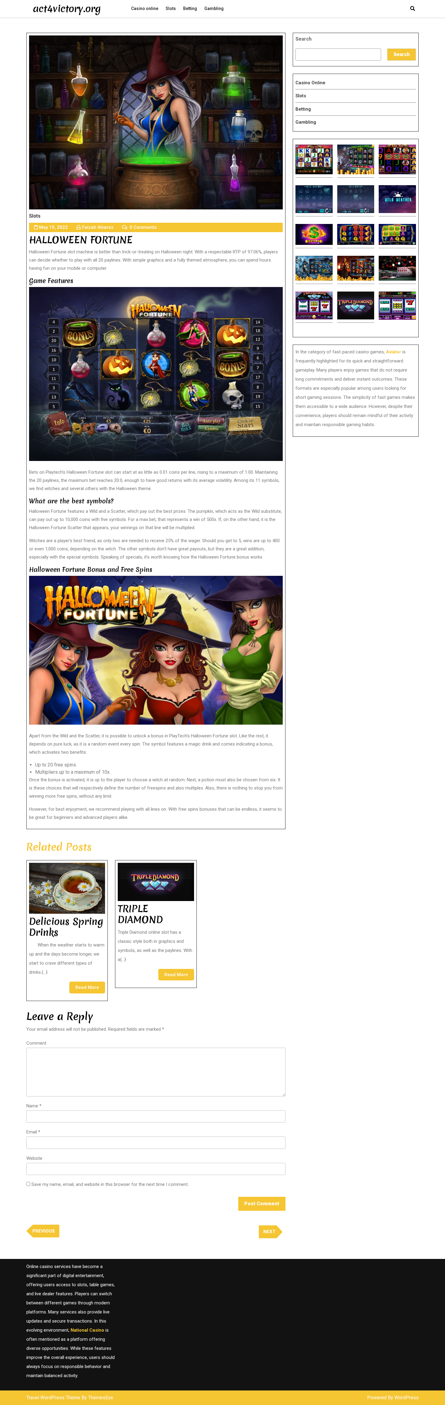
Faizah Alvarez (98, 227)
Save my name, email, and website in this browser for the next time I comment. (110, 1184)
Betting (190, 8)
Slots (171, 8)
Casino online (144, 8)
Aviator (393, 352)
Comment (36, 1043)
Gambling (214, 8)
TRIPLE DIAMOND (140, 914)
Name (33, 1106)
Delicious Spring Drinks (66, 927)
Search (303, 39)
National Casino (87, 1330)
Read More (90, 988)
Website (34, 1158)
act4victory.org (67, 8)
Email (33, 1132)
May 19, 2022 (53, 227)
